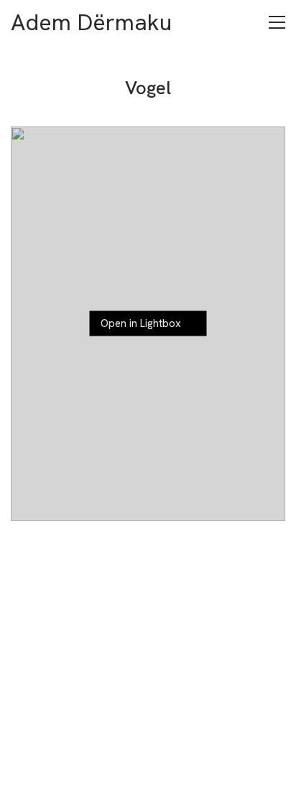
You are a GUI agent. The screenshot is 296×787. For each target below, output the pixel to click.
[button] (277, 22)
